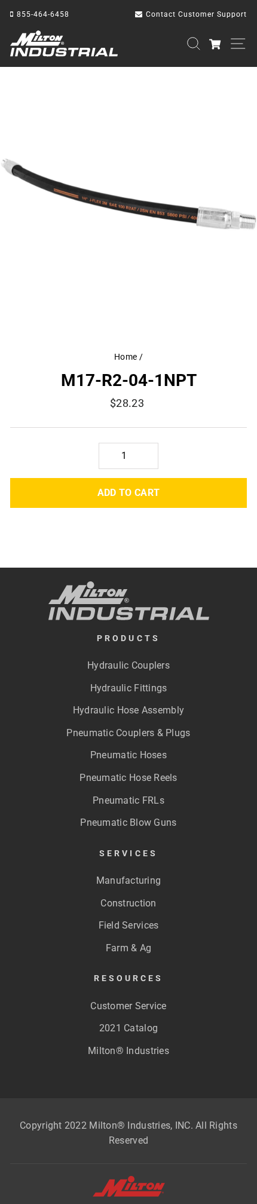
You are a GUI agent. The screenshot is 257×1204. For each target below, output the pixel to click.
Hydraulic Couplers (128, 665)
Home (125, 356)
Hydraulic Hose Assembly (128, 710)
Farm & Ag (128, 948)
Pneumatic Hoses (128, 755)
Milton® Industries (128, 1050)
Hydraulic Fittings (128, 688)
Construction (128, 903)
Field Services (129, 925)
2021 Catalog (128, 1028)
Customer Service (128, 1006)
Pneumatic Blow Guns (128, 822)
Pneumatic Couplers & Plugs (128, 733)
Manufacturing (128, 880)
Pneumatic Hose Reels (128, 777)
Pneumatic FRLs (128, 800)
